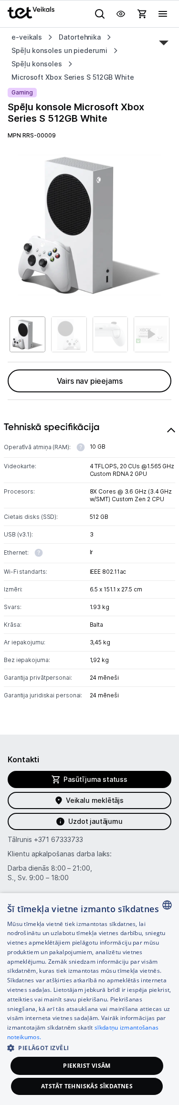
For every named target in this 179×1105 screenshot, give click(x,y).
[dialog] (89, 999)
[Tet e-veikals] (31, 13)
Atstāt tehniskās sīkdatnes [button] (87, 1086)
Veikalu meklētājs (95, 800)
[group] (89, 225)
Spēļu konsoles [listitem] (36, 64)
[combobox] (167, 905)
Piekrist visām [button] (87, 1066)
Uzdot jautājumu (95, 821)
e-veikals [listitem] (26, 37)
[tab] (89, 563)
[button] (89, 1047)
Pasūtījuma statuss (95, 779)
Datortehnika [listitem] (80, 37)
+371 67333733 (58, 839)
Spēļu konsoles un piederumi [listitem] (59, 50)
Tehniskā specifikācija (52, 426)
